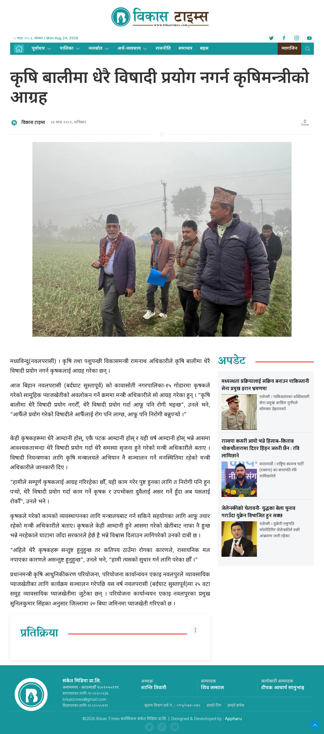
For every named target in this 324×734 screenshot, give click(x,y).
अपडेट (232, 361)
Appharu (233, 719)
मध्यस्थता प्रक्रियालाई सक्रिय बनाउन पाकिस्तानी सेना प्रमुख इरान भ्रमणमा (265, 385)
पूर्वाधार (38, 48)
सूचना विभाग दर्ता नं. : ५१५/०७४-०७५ (172, 705)
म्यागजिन (289, 48)
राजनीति (163, 48)
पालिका (66, 48)
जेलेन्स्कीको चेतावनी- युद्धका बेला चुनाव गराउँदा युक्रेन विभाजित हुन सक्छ (258, 512)
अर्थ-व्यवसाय (129, 48)
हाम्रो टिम (214, 705)
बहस (204, 48)
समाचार (185, 48)
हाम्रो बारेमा (236, 705)
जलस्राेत (95, 48)
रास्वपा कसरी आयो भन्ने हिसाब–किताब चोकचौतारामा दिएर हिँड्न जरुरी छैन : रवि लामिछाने (260, 448)
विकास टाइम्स (33, 123)
